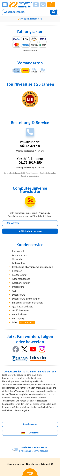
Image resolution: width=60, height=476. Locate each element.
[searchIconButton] (53, 12)
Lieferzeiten (18, 263)
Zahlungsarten (19, 255)
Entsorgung (18, 318)
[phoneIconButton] (30, 132)
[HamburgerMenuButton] (5, 4)
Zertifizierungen (20, 310)
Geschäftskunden (21, 283)
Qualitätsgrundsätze (22, 306)
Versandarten (19, 259)
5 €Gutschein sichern (30, 231)
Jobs (23, 322)
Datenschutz (18, 295)
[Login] (36, 4)
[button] (36, 4)
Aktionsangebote (21, 279)
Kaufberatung (19, 275)
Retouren (17, 271)
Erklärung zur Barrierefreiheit (27, 302)
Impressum (18, 287)
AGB (14, 291)
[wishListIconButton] (43, 4)
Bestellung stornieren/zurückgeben (32, 267)
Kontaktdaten (19, 314)
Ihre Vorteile (18, 251)
